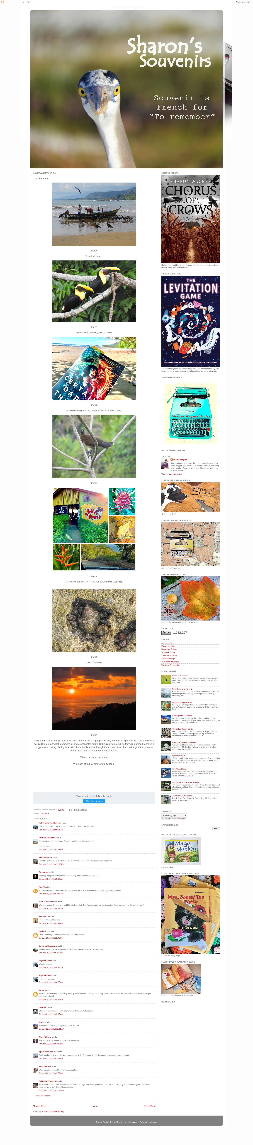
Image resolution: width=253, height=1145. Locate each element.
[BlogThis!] (77, 810)
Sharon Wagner (180, 460)
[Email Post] (70, 810)
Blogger (153, 1122)
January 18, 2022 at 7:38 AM (51, 894)
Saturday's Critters (169, 649)
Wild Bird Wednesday (170, 662)
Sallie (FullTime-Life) (48, 1081)
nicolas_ (135, 1122)
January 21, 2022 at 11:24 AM (51, 1029)
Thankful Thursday (169, 655)
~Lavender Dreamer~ (48, 902)
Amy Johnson (45, 1066)
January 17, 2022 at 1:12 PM (51, 849)
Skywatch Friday (168, 652)
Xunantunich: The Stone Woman (185, 782)
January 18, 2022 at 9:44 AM (51, 923)
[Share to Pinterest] (85, 810)
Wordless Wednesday (170, 665)
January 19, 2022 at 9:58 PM (51, 1000)
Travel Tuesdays (168, 659)
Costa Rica (44, 813)
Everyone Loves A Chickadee (184, 742)
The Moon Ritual (179, 769)
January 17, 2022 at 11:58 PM (51, 864)
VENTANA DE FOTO (47, 838)
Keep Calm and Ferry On (182, 689)
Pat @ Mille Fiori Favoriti (50, 823)
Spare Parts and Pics (48, 1052)
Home (94, 1106)
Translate (181, 819)
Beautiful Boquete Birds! (182, 702)
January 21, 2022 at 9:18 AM (51, 1014)
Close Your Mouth (179, 676)
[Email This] (75, 810)
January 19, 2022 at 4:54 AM (51, 968)
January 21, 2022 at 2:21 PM (51, 1058)
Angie (41, 990)
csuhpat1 (43, 1007)
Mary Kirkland (45, 1037)
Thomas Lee (44, 916)
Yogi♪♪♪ (42, 1022)
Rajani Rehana (45, 961)
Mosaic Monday (168, 646)
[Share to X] (80, 810)
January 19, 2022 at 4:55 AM (51, 982)
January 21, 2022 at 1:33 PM (51, 1044)
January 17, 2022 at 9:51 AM (51, 830)
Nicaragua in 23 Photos (182, 716)
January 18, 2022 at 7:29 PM (51, 953)
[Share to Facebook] (82, 810)
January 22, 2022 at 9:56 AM (51, 1073)
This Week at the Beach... (183, 796)
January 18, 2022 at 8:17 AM (51, 909)
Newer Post (39, 1106)
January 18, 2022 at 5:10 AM (51, 879)
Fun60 (42, 887)
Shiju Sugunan (45, 858)
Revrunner (43, 872)
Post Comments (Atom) (54, 1112)
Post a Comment (43, 1096)
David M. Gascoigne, (48, 946)
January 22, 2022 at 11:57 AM (51, 1091)
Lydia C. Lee (44, 931)
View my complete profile (171, 474)
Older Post (149, 1106)
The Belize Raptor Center (182, 729)
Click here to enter (94, 801)
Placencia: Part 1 (179, 756)
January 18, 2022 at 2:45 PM (51, 938)
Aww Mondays (167, 643)
